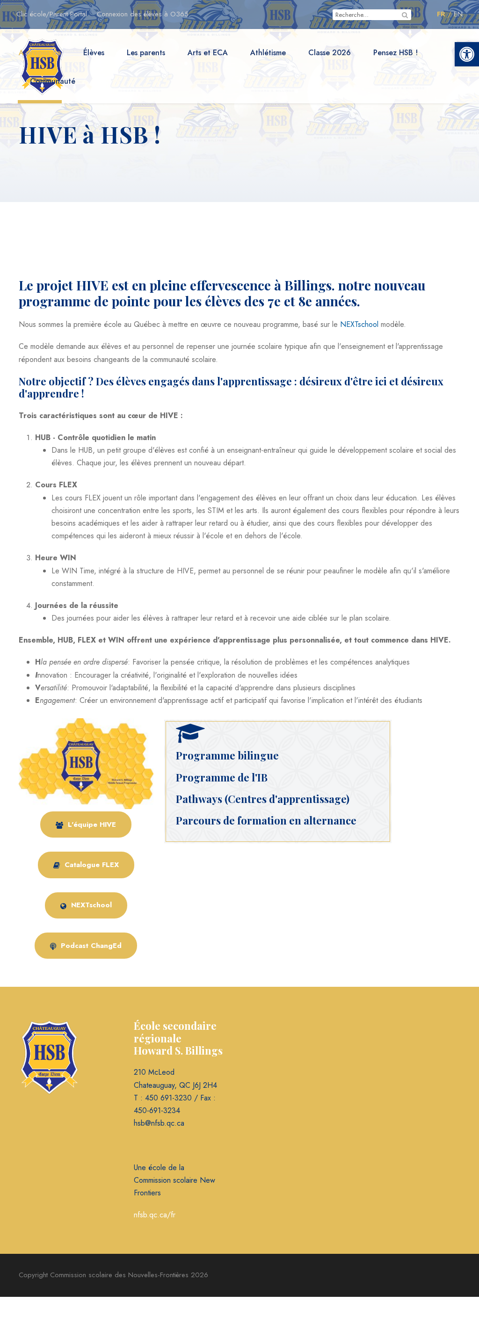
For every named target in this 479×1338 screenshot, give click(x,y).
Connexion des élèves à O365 (143, 14)
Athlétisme (268, 52)
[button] (467, 54)
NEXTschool (359, 324)
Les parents (146, 52)
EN (458, 14)
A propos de (40, 52)
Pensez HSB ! (395, 52)
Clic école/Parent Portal (51, 14)
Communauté (52, 81)
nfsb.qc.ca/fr (154, 1214)
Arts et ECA (208, 52)
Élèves (93, 52)
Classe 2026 (329, 52)
